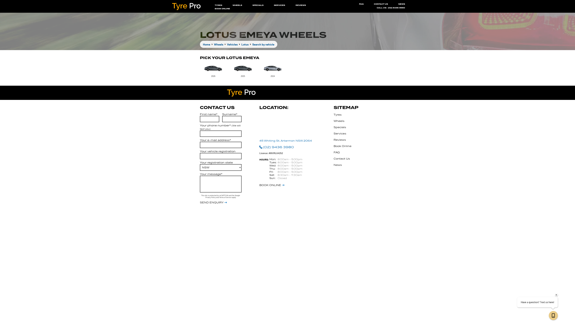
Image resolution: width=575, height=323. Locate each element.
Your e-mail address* (215, 140)
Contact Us (381, 4)
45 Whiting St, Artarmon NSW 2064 (285, 140)
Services (279, 5)
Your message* (211, 174)
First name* (208, 114)
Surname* (229, 114)
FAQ (361, 4)
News (401, 4)
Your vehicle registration (218, 151)
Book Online (222, 8)
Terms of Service (225, 197)
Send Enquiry (212, 202)
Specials (258, 5)
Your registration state (216, 162)
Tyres (218, 5)
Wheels (237, 5)
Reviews (301, 5)
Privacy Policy (210, 197)
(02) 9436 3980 (396, 8)
